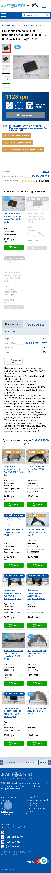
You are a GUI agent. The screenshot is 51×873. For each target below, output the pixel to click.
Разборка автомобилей (37, 800)
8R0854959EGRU (40, 176)
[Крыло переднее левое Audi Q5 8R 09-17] (37, 456)
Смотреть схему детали (16, 136)
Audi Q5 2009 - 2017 (36, 343)
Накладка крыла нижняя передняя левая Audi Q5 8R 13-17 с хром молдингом (12, 714)
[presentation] (15, 66)
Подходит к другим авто (17, 142)
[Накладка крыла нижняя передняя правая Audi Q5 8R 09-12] (13, 203)
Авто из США (32, 797)
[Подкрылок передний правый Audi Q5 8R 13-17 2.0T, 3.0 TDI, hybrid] (13, 580)
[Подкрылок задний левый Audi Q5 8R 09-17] (13, 519)
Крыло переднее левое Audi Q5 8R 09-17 (35, 469)
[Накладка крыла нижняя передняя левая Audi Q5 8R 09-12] (37, 203)
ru (44, 6)
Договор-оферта (9, 854)
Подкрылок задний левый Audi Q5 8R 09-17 (13, 533)
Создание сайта (8, 869)
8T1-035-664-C (29, 762)
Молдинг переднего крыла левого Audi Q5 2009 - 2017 (28, 129)
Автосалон (31, 803)
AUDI (44, 338)
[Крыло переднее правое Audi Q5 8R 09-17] (37, 519)
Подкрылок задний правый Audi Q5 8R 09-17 (36, 653)
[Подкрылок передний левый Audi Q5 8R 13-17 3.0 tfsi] (13, 456)
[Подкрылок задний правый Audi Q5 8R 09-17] (37, 640)
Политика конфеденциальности (16, 852)
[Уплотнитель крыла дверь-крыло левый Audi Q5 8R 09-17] (13, 640)
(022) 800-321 (15, 846)
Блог (28, 814)
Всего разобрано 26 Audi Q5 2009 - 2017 (23, 149)
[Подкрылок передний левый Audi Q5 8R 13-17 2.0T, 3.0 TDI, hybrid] (37, 580)
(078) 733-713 (13, 841)
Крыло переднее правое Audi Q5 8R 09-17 (36, 533)
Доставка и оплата (10, 797)
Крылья (38, 126)
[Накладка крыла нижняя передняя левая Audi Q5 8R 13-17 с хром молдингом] (13, 698)
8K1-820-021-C (12, 762)
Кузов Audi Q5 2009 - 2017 (21, 126)
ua (48, 6)
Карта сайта (7, 814)
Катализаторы (33, 806)
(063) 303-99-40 (14, 837)
